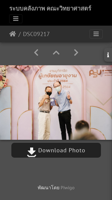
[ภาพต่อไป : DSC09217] (76, 53)
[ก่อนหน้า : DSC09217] (36, 53)
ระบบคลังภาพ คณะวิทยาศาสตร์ (50, 8)
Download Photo (60, 150)
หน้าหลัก (12, 34)
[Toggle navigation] (15, 18)
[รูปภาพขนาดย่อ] (56, 53)
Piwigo (68, 187)
